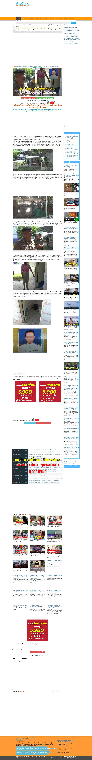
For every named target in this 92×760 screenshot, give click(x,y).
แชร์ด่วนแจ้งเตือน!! (36, 752)
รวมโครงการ (68, 737)
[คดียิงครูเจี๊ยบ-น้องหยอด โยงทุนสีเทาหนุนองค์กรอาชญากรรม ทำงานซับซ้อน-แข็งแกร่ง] (71, 449)
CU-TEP (57, 66)
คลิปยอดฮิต (36, 747)
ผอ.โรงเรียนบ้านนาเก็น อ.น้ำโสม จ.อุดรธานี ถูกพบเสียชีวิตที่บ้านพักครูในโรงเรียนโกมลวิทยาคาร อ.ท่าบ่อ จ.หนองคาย (54, 612)
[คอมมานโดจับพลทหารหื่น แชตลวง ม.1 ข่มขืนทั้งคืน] (71, 343)
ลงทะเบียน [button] (71, 18)
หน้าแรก (18, 18)
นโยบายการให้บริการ (37, 753)
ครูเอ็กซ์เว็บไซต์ (66, 752)
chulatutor (69, 460)
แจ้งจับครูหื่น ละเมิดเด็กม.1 (34, 540)
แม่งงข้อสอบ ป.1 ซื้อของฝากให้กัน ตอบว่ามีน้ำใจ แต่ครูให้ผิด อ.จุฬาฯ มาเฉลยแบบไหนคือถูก (71, 311)
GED (32, 66)
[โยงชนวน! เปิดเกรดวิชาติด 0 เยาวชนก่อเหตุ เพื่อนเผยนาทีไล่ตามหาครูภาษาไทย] (71, 175)
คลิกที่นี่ (64, 750)
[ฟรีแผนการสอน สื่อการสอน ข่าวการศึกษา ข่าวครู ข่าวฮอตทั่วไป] (23, 4)
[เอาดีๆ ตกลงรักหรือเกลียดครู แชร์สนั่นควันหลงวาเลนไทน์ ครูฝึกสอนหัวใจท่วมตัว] (54, 534)
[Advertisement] (53, 9)
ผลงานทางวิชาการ (53, 737)
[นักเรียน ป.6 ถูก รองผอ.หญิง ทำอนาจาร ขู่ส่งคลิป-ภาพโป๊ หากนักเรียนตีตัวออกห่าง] (71, 366)
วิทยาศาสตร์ (27, 748)
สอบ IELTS (40, 66)
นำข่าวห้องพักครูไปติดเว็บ (62, 743)
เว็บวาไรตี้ (72, 757)
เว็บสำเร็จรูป (56, 757)
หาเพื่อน (46, 752)
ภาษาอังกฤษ (44, 748)
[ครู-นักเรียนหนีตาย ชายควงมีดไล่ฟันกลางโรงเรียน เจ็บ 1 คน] (71, 429)
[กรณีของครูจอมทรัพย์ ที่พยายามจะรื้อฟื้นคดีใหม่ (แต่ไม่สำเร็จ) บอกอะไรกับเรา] (20, 592)
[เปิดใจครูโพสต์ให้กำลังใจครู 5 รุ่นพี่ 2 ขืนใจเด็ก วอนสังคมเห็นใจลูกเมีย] (20, 520)
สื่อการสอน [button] (31, 18)
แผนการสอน (69, 135)
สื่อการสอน (45, 18)
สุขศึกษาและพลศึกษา (45, 751)
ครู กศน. (54, 18)
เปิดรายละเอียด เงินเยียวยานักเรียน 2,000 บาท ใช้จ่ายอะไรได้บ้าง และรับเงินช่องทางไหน (20, 581)
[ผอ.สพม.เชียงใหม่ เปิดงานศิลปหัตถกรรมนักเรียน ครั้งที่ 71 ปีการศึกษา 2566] (71, 321)
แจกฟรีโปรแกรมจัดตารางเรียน (28, 98)
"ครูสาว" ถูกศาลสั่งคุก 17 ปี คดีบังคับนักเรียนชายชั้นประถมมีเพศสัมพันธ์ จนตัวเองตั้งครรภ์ (71, 357)
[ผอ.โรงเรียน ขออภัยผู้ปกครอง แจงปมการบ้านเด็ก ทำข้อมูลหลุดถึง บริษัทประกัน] (71, 439)
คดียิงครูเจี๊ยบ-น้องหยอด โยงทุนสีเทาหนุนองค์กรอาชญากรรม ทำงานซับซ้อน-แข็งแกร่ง (71, 453)
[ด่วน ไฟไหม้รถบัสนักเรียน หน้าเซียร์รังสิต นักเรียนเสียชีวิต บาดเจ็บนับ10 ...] (71, 229)
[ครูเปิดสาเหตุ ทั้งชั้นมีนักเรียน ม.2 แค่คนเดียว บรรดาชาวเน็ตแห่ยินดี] (71, 399)
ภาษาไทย (39, 748)
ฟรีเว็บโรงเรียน (60, 18)
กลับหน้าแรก (51, 757)
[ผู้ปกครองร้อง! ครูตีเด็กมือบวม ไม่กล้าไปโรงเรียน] (20, 606)
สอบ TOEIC (46, 66)
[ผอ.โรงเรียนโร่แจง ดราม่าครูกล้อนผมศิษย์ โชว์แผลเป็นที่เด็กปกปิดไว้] (37, 520)
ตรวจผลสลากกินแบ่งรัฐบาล (72, 155)
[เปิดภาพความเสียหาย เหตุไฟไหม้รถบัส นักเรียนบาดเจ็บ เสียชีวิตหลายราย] (71, 216)
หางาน (50, 752)
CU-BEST (52, 66)
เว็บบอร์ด (26, 753)
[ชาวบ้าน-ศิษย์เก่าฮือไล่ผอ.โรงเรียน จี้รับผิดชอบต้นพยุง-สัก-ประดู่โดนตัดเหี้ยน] (20, 534)
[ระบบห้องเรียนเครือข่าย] (72, 463)
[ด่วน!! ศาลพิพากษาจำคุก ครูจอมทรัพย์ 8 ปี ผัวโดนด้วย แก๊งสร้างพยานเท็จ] (20, 549)
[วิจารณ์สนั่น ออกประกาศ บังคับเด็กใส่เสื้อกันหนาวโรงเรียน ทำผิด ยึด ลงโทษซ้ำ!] (37, 607)
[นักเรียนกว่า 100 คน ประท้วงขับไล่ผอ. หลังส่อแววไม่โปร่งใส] (37, 549)
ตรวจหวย (22, 753)
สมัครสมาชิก (32, 738)
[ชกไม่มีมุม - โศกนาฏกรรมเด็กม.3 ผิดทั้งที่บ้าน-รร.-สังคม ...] (71, 187)
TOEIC (75, 461)
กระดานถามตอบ (45, 737)
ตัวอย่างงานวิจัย (69, 137)
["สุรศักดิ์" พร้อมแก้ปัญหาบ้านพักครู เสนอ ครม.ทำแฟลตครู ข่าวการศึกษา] (71, 291)
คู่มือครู (50, 18)
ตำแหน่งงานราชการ (37, 737)
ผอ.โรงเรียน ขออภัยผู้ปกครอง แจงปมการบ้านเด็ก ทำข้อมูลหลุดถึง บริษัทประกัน (71, 443)
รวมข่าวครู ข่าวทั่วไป (21, 25)
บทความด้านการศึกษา (71, 151)
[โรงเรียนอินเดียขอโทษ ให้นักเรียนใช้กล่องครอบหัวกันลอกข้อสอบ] (54, 576)
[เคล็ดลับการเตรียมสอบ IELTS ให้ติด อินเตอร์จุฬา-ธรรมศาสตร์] (71, 238)
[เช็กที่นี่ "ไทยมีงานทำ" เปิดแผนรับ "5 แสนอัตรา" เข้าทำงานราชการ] (72, 44)
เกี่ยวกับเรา (31, 753)
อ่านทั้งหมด (53, 514)
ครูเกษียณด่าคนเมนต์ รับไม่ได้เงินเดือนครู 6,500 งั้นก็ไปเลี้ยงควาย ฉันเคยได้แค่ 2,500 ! (37, 581)
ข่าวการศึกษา (18, 737)
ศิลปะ (36, 748)
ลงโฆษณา (68, 158)
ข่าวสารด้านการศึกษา (71, 147)
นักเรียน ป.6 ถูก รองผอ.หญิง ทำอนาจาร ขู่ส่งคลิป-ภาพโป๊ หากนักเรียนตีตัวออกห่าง (71, 372)
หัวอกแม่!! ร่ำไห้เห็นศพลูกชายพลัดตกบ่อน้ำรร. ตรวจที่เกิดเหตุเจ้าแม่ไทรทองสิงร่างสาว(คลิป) (54, 596)
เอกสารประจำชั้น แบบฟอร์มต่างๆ (36, 749)
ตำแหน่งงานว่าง (23, 747)
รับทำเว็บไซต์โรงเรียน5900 (64, 757)
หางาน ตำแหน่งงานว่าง (71, 152)
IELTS (35, 66)
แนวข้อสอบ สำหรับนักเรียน (71, 145)
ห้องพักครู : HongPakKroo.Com (70, 756)
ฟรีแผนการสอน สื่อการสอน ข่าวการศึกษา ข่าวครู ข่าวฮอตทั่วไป (66, 741)
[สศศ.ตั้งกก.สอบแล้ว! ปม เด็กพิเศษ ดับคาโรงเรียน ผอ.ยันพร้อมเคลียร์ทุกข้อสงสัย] (54, 520)
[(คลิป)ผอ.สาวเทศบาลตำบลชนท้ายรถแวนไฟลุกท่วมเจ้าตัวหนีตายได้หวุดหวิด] (71, 334)
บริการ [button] (65, 18)
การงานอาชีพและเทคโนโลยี (37, 751)
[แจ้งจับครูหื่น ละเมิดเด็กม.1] (37, 535)
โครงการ (68, 141)
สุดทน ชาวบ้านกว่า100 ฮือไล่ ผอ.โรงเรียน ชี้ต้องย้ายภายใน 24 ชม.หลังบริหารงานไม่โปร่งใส (20, 570)
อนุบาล (31, 752)
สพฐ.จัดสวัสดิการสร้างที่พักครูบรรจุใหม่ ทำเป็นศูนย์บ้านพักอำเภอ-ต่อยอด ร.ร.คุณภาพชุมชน (71, 268)
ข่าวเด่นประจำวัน (19, 738)
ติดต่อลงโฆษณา (44, 753)
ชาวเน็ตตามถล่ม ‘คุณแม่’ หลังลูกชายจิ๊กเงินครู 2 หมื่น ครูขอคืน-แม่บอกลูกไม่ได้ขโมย (54, 556)
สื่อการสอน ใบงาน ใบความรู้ (72, 136)
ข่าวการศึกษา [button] (24, 18)
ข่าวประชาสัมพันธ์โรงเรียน (20, 748)
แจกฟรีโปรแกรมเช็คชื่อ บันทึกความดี (45, 98)
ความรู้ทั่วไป (42, 752)
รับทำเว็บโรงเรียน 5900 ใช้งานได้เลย (23, 66)
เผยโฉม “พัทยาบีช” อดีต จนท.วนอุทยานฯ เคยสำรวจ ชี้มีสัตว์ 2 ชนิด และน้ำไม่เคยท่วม (37, 596)
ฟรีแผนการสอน (38, 18)
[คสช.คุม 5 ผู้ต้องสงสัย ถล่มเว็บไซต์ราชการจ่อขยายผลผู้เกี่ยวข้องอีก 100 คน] (37, 565)
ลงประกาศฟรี (26, 738)
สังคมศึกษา (48, 748)
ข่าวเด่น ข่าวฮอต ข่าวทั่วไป (71, 150)
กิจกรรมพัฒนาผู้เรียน (19, 752)
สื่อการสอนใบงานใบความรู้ (20, 749)
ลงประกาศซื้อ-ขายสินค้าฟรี (72, 154)
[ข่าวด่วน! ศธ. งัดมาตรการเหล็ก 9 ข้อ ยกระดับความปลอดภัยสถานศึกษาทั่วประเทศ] (71, 165)
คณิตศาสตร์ (32, 748)
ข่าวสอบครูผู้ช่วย (69, 148)
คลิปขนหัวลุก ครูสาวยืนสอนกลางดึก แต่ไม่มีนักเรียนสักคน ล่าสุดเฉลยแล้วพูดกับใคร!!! (71, 424)
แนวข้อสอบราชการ (70, 144)
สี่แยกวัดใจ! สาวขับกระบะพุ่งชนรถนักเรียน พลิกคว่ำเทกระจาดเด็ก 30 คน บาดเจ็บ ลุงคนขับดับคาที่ (71, 413)
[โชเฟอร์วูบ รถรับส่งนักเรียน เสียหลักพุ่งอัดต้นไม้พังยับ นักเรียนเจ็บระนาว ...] (71, 202)
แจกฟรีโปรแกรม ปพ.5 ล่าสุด (29, 423)
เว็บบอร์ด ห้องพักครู (70, 156)
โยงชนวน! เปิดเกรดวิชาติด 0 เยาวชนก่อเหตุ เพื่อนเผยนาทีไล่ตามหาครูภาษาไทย (71, 179)
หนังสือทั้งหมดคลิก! (55, 691)
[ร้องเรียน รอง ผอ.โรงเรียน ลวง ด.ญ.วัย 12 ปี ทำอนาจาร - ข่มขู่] (71, 377)
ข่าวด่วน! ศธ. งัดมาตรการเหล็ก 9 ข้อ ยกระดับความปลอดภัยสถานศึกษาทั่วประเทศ (71, 169)
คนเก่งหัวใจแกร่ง (26, 752)
